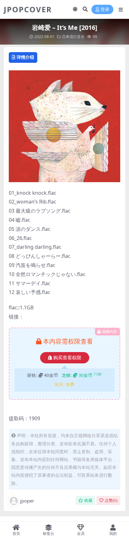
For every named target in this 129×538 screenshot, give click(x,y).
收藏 (88, 500)
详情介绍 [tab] (25, 57)
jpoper (27, 500)
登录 (105, 9)
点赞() (111, 500)
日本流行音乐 (73, 36)
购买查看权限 (67, 357)
